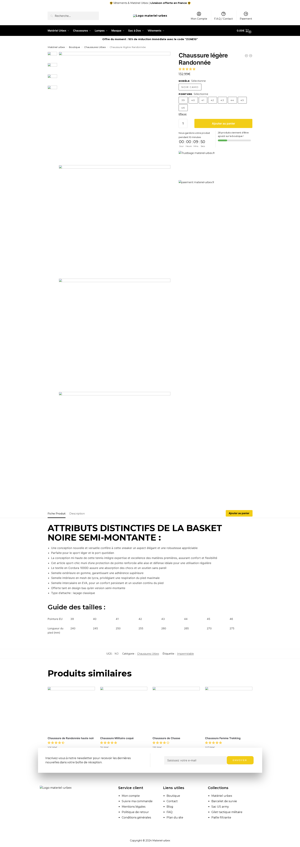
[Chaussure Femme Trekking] (228, 710)
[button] (187, 69)
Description (77, 513)
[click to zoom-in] (114, 107)
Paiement (246, 18)
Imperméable (185, 653)
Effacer (183, 114)
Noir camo (190, 87)
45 (242, 100)
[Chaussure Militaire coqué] (123, 710)
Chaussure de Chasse (166, 738)
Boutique (74, 47)
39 (183, 100)
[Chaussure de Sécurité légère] (250, 55)
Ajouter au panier (223, 123)
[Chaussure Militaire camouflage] (246, 55)
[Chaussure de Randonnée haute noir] (71, 710)
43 (222, 100)
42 (212, 100)
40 (193, 100)
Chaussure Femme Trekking (222, 738)
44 (232, 100)
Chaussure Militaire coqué (117, 738)
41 (203, 100)
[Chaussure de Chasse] (176, 710)
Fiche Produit (56, 513)
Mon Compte (199, 18)
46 (183, 107)
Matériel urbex (56, 47)
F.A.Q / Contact (223, 18)
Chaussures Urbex (95, 47)
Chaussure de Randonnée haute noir (71, 738)
